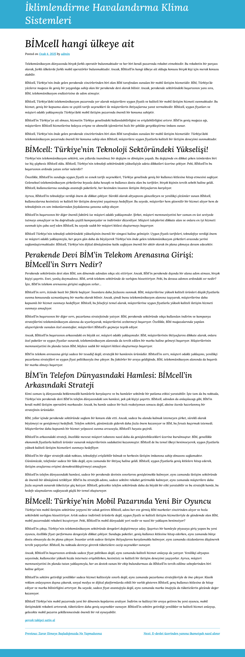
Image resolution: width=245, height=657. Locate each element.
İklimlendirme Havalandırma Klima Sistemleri (106, 13)
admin (65, 54)
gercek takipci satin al (40, 620)
